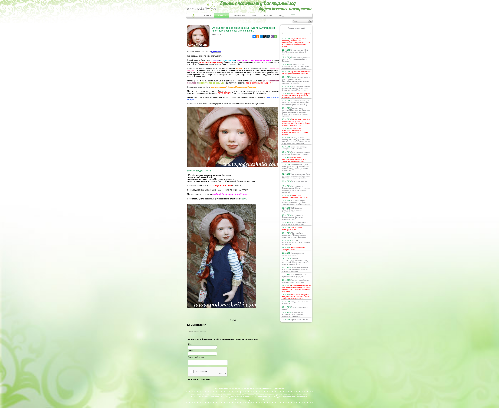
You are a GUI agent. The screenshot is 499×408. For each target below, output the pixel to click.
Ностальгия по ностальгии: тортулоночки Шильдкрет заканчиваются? (293, 314)
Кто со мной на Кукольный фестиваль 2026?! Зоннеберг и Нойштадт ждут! (294, 159)
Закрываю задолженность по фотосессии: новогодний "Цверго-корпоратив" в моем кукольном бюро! (295, 261)
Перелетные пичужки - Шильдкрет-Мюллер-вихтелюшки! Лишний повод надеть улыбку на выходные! (295, 168)
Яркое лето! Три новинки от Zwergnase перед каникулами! (296, 73)
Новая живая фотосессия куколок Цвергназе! (295, 196)
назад (233, 320)
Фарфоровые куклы (275, 388)
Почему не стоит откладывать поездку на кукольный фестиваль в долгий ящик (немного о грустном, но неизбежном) (296, 140)
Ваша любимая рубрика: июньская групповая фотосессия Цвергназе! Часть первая (296, 95)
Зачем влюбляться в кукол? (294, 308)
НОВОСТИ (222, 15)
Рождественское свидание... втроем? (293, 254)
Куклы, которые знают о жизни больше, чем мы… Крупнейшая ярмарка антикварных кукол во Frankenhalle (296, 80)
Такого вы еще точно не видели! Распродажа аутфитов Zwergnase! (296, 59)
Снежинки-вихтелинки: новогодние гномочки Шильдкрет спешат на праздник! (295, 269)
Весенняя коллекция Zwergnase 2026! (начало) (294, 148)
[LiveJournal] (268, 36)
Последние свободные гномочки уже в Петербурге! (295, 281)
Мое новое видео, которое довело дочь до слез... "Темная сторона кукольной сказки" (296, 203)
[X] (265, 36)
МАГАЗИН (268, 15)
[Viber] (272, 36)
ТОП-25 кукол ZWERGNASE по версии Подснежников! (292, 210)
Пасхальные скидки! (294, 181)
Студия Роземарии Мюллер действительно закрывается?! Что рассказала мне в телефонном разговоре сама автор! (296, 43)
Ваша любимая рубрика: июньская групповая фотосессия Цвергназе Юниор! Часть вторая (296, 88)
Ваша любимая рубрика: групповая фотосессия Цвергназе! (296, 153)
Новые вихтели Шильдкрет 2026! (292, 229)
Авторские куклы (242, 388)
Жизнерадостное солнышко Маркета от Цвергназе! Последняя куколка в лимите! (295, 66)
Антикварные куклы (258, 388)
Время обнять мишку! (295, 320)
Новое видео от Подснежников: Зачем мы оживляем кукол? (292, 217)
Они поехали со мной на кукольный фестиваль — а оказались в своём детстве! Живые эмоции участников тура (296, 122)
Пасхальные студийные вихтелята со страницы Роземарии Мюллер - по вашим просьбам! (296, 176)
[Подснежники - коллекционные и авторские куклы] (201, 11)
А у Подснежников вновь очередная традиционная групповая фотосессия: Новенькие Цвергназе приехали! (296, 288)
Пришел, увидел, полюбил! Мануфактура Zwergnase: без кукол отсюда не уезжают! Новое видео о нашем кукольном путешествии (296, 112)
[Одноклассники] (257, 36)
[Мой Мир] (261, 36)
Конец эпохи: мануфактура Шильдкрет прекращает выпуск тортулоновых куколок (295, 131)
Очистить (205, 379)
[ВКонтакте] (254, 36)
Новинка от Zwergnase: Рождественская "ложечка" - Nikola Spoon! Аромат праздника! (296, 296)
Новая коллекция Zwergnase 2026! (293, 249)
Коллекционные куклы (224, 388)
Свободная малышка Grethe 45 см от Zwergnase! (294, 223)
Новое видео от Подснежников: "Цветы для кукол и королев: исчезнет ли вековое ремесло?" (296, 189)
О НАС (254, 15)
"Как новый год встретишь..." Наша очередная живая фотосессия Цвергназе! (294, 235)
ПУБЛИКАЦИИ (239, 15)
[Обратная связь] (293, 15)
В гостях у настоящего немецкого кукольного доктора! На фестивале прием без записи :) (295, 103)
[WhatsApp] (275, 36)
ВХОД (281, 15)
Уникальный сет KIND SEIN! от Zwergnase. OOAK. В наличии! (295, 52)
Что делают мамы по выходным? (295, 303)
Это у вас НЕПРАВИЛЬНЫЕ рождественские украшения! (296, 242)
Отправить (193, 379)
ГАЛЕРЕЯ (207, 15)
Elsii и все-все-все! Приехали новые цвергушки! (294, 276)
